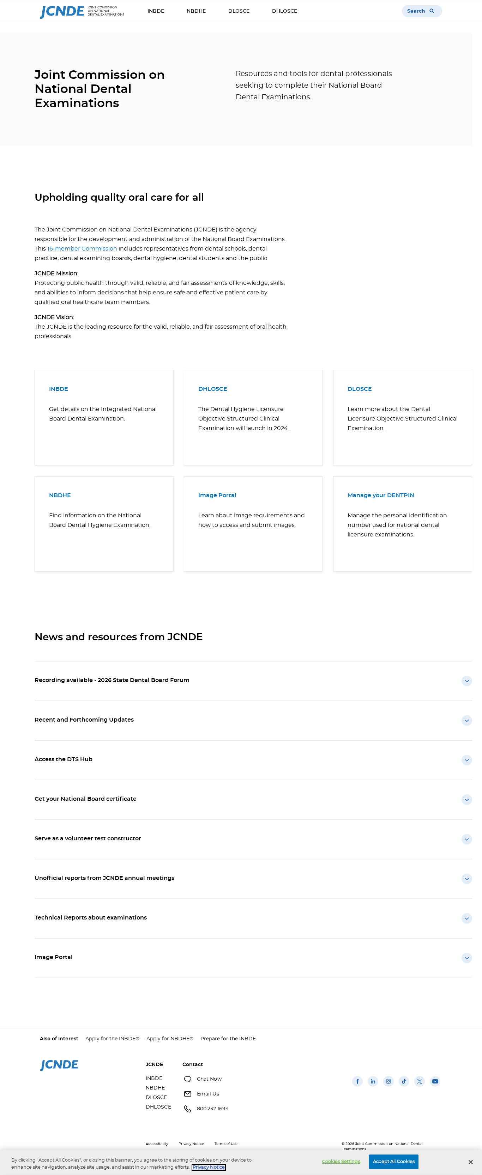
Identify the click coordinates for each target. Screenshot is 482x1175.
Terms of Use (226, 1144)
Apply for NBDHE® (169, 1038)
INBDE (155, 11)
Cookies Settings (341, 1161)
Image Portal (217, 495)
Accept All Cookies (394, 1161)
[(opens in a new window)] (357, 1086)
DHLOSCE (284, 11)
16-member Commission (82, 249)
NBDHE (196, 11)
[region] (241, 1162)
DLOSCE (238, 11)
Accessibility (157, 1144)
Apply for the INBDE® (112, 1038)
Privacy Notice (191, 1144)
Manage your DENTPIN (381, 495)
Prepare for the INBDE (228, 1038)
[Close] (470, 1162)
